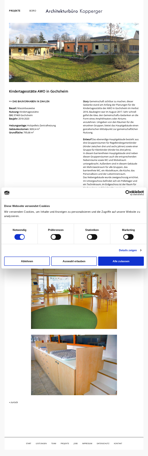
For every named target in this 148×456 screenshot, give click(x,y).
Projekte (14, 10)
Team (53, 443)
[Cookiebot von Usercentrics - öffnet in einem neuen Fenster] (128, 193)
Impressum (87, 443)
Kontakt (118, 443)
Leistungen (41, 443)
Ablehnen (27, 261)
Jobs (76, 443)
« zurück (13, 402)
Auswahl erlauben (74, 261)
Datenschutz (103, 443)
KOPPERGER (74, 11)
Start (28, 443)
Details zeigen (128, 250)
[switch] (56, 237)
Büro (32, 10)
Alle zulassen (121, 261)
